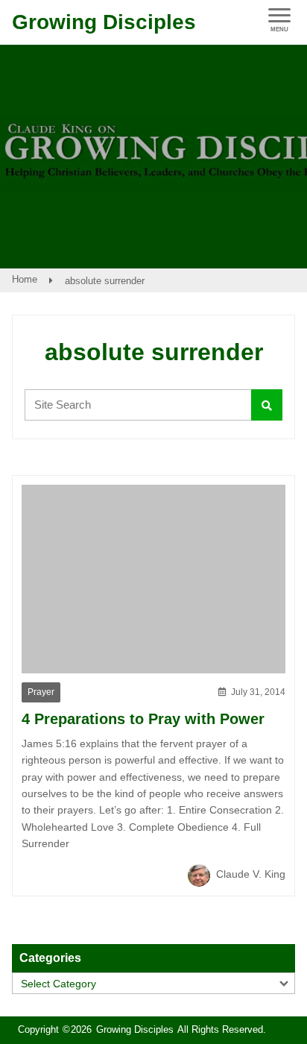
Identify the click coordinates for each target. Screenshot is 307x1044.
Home (24, 279)
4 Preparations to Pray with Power (143, 719)
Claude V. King (249, 874)
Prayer (41, 692)
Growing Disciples (104, 22)
